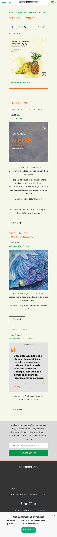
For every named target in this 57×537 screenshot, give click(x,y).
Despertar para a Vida (26, 109)
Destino (26, 246)
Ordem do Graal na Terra (25, 510)
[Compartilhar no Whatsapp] (19, 27)
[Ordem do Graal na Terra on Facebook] (21, 503)
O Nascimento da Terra (19, 82)
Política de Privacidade (30, 524)
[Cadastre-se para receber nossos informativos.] (44, 27)
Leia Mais (16, 223)
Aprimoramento (15, 246)
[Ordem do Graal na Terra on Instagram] (31, 503)
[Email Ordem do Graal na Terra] (35, 503)
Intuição (21, 118)
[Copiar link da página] (38, 27)
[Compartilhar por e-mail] (31, 27)
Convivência (28, 338)
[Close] (54, 515)
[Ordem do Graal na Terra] (28, 2)
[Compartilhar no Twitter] (25, 27)
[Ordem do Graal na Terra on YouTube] (26, 503)
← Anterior (32, 12)
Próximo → (43, 12)
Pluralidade (18, 330)
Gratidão (12, 118)
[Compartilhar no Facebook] (12, 27)
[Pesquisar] (46, 2)
